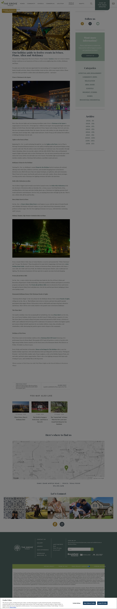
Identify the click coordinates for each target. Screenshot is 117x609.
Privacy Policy (13, 607)
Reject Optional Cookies (89, 603)
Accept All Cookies (102, 603)
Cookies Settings (76, 603)
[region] (58, 603)
